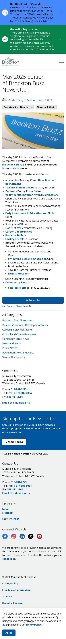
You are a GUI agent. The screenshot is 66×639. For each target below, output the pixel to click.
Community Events (17, 282)
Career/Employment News (17, 329)
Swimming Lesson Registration (27, 259)
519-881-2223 (19, 389)
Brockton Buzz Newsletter (18, 107)
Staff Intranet (10, 518)
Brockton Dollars (15, 235)
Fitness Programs (19, 273)
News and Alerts (46, 107)
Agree (9, 632)
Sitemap (7, 512)
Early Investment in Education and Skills (29, 213)
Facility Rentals (14, 239)
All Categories (12, 314)
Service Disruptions (13, 357)
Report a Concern (12, 602)
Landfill (18, 224)
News (5, 509)
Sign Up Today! (14, 442)
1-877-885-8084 (22, 393)
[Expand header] (61, 61)
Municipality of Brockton (24, 100)
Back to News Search (19, 306)
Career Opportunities (18, 231)
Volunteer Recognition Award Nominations (31, 195)
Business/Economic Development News (25, 325)
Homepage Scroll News (15, 338)
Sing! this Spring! (18, 287)
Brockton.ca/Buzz (13, 164)
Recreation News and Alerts (18, 352)
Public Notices (10, 348)
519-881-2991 (15, 396)
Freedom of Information (16, 589)
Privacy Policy (10, 583)
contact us (8, 558)
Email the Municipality (16, 402)
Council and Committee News (19, 334)
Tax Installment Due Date (21, 187)
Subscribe (34, 300)
